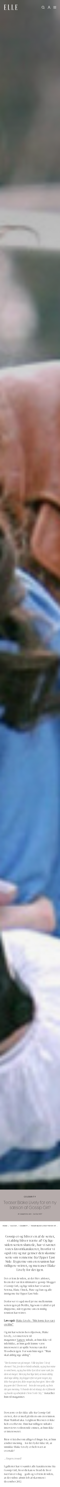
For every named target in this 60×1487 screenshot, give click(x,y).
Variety (21, 1340)
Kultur (13, 1226)
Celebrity (30, 1197)
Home (5, 1226)
